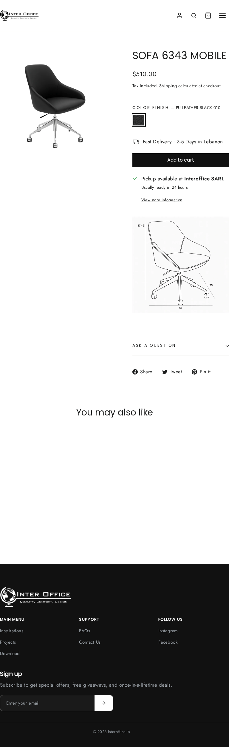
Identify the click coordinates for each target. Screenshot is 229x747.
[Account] (179, 15)
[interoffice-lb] (19, 15)
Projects (8, 642)
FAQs (84, 631)
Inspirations (11, 631)
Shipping (168, 86)
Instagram (168, 631)
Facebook (168, 642)
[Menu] (222, 15)
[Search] (193, 15)
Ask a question (154, 345)
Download (10, 653)
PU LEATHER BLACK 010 (138, 120)
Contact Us (89, 642)
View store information (161, 200)
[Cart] (208, 15)
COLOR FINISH (176, 108)
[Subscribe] (104, 703)
